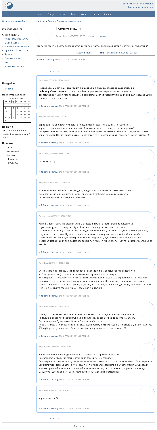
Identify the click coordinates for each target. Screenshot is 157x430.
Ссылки (95, 14)
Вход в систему (130, 3)
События (108, 14)
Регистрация (146, 3)
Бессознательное (13, 58)
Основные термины (15, 66)
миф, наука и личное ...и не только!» (119, 52)
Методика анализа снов (17, 46)
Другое (51, 21)
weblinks (9, 89)
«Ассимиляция (83, 52)
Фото (73, 14)
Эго (6, 62)
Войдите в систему (45, 60)
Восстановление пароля (140, 7)
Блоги (62, 14)
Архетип (9, 54)
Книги (83, 14)
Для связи (78, 426)
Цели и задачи (12, 43)
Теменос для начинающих (69, 21)
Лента (39, 14)
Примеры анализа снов (16, 50)
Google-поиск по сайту (13, 21)
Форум (51, 14)
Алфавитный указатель (16, 39)
